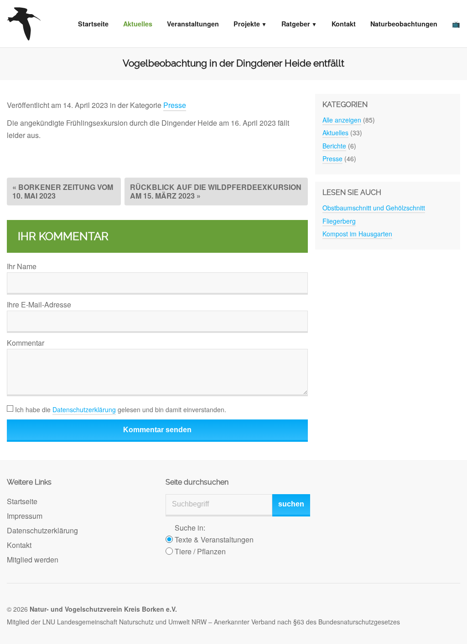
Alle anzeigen (341, 119)
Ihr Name (21, 266)
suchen (291, 504)
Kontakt (344, 23)
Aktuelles (137, 23)
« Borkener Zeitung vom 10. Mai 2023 (62, 191)
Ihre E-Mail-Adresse (39, 304)
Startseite (93, 23)
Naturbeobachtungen (403, 23)
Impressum (24, 516)
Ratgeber (295, 23)
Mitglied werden (32, 559)
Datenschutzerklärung (84, 409)
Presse (174, 105)
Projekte (247, 23)
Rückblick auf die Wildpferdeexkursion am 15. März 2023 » (215, 191)
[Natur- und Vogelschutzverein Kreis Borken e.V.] (24, 23)
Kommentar (25, 342)
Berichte (334, 145)
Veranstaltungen (193, 23)
